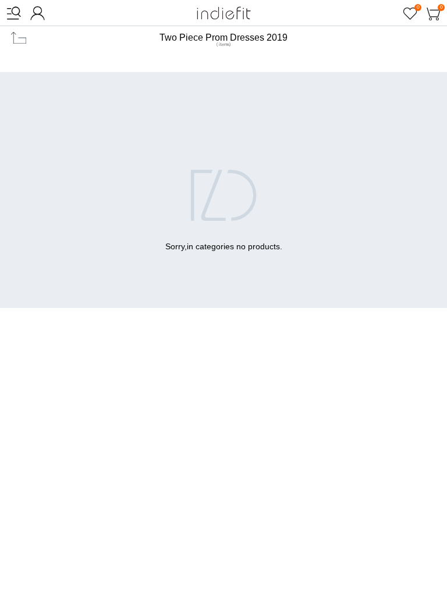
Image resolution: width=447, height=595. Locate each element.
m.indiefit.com (224, 13)
